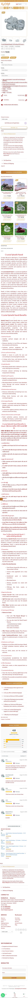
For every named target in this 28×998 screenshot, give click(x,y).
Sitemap (3, 928)
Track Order (17, 919)
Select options (7, 219)
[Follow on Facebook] (16, 930)
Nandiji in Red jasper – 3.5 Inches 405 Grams (21, 237)
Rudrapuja (17, 763)
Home (2, 46)
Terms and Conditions (6, 926)
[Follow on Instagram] (19, 930)
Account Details (18, 923)
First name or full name (7, 968)
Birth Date (2, 67)
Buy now (13, 57)
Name (2, 62)
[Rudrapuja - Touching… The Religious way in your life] (7, 4)
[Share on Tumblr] (14, 49)
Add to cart (5, 57)
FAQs (18, 986)
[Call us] (26, 930)
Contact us (3, 919)
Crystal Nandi (17, 46)
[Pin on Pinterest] (12, 49)
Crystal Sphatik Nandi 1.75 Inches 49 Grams (20, 216)
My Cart (17, 921)
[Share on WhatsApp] (2, 49)
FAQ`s (2, 921)
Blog (16, 924)
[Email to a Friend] (9, 49)
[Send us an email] (23, 930)
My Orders (17, 918)
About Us (5, 985)
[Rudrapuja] (9, 7)
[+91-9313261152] (12, 7)
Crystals (6, 46)
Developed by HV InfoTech (20, 988)
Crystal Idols (11, 46)
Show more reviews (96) (14, 826)
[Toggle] (2, 133)
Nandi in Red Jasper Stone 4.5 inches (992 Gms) (7, 216)
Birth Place (2, 73)
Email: (7, 909)
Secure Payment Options (7, 951)
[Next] (25, 23)
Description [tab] (4, 245)
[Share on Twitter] (7, 49)
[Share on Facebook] (4, 49)
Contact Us (10, 985)
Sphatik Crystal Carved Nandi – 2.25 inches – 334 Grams (21, 193)
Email (3, 972)
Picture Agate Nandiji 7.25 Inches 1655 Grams (7, 193)
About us (3, 918)
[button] (5, 8)
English (19, 4)
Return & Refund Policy (19, 985)
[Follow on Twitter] (21, 930)
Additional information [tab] (7, 248)
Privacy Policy (4, 924)
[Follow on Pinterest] (21, 933)
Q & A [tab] (2, 251)
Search (24, 751)
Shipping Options (5, 923)
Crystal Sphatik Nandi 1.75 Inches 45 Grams (7, 237)
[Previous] (3, 23)
